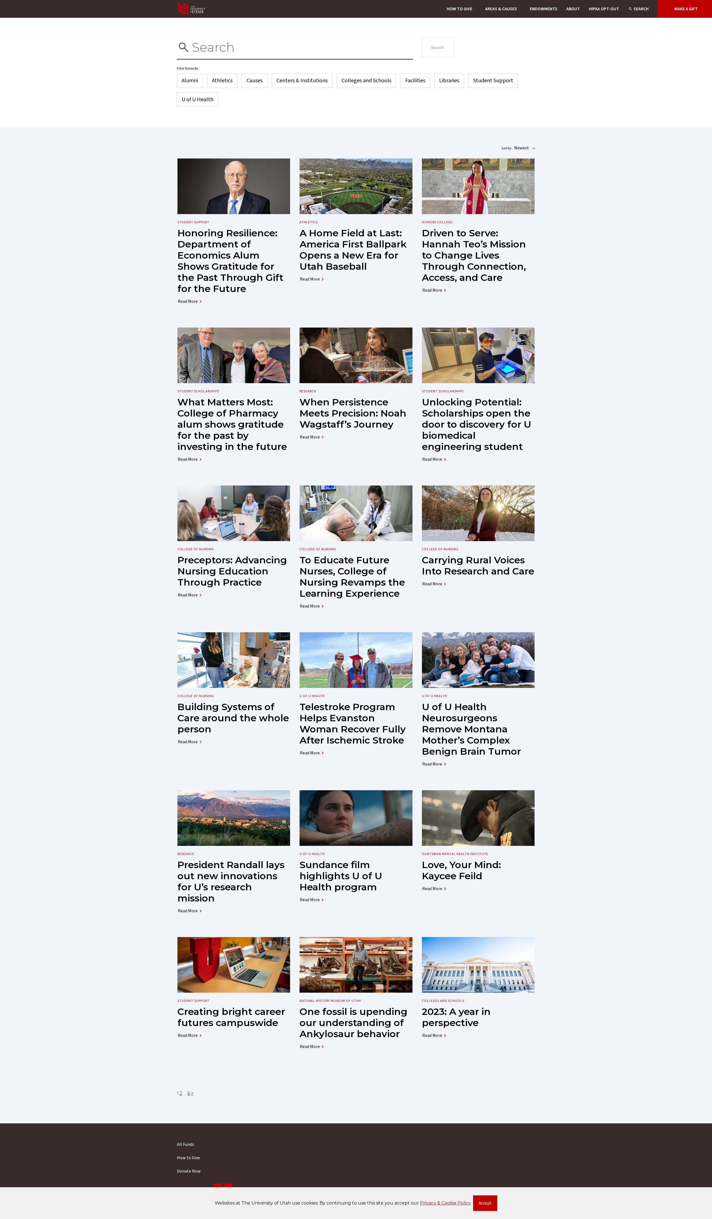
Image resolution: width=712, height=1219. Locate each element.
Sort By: (506, 148)
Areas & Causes (501, 9)
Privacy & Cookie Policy (445, 1203)
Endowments (543, 9)
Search (641, 9)
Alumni (190, 81)
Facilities (415, 81)
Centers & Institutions (302, 81)
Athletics (222, 81)
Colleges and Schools (366, 81)
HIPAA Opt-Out (604, 9)
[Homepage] (191, 9)
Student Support (493, 81)
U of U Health (197, 99)
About (573, 9)
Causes (254, 81)
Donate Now (189, 1171)
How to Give (459, 9)
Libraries (449, 81)
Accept (488, 1204)
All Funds (185, 1144)
